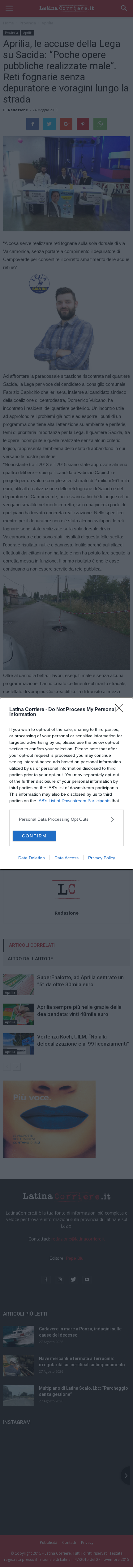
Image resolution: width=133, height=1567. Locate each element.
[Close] (121, 710)
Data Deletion (31, 857)
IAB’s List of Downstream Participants (73, 800)
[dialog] (66, 784)
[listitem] (66, 819)
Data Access (66, 857)
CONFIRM (34, 835)
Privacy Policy (101, 857)
